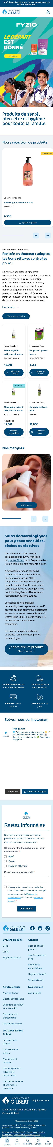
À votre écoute (11, 987)
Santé (6, 951)
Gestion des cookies (12, 1023)
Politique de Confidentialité (13, 1132)
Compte (38, 1144)
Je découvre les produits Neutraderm (26, 649)
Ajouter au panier (29, 222)
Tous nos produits (16, 316)
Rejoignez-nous (40, 1100)
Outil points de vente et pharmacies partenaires (13, 1085)
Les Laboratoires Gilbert (13, 1032)
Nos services (35, 987)
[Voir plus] (26, 62)
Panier (48, 1144)
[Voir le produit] (27, 171)
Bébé (5, 945)
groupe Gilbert (16, 560)
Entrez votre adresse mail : (19, 872)
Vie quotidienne (35, 980)
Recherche (27, 1144)
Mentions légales (28, 1137)
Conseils (33, 940)
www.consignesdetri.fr (11, 1125)
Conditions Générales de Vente (27, 1134)
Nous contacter (10, 993)
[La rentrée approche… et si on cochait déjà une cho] (14, 780)
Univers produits (13, 940)
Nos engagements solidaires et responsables (12, 1072)
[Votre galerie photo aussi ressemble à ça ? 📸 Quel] (14, 765)
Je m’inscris (26, 908)
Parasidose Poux (11, 346)
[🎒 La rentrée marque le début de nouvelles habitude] (14, 751)
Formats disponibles (14, 431)
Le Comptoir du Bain (12, 198)
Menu (17, 1144)
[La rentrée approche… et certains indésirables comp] (39, 751)
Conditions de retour (11, 1137)
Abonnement (34, 993)
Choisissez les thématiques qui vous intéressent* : (24, 850)
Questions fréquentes (13, 998)
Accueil (7, 1144)
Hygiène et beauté (12, 957)
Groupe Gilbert (10, 1113)
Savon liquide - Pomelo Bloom (18, 202)
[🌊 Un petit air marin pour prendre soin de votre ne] (39, 765)
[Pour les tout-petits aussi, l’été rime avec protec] (39, 780)
